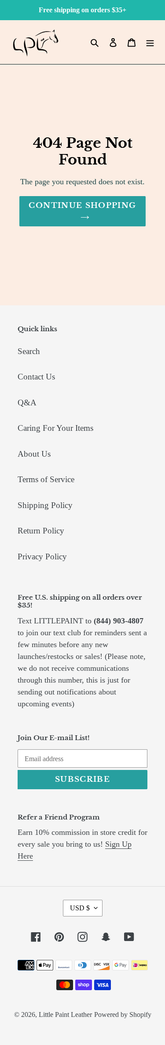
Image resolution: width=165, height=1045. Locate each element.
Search (29, 351)
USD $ (80, 908)
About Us (34, 453)
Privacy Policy (42, 556)
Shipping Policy (45, 505)
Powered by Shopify (122, 1014)
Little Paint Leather (65, 1014)
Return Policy (41, 530)
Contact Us (36, 376)
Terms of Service (46, 479)
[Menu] (150, 42)
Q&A (27, 402)
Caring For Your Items (55, 428)
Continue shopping (82, 205)
